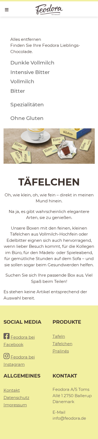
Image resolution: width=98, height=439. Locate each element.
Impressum (15, 404)
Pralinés (61, 351)
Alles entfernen (25, 39)
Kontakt (12, 390)
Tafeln (59, 336)
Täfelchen (62, 343)
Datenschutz (16, 397)
